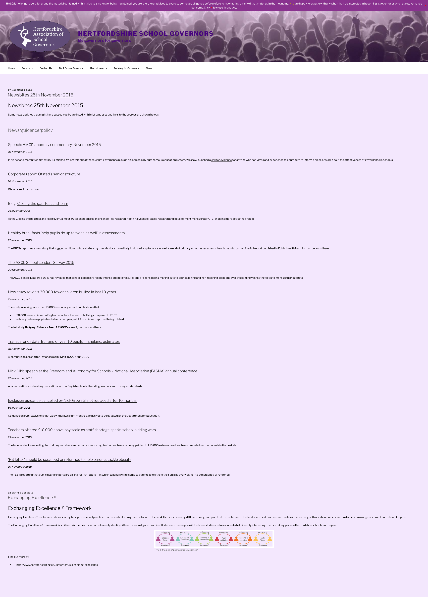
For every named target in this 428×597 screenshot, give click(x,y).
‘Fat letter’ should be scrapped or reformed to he (49, 459)
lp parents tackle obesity (110, 459)
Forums (26, 68)
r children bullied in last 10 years (89, 292)
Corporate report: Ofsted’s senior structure (44, 174)
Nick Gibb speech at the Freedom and (40, 371)
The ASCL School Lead (27, 262)
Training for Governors (126, 68)
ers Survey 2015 (60, 262)
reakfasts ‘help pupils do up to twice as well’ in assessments (74, 233)
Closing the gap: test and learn (42, 203)
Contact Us (46, 68)
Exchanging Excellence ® (32, 497)
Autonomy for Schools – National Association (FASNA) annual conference (134, 371)
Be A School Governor (71, 68)
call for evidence (221, 159)
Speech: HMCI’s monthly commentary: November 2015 (54, 144)
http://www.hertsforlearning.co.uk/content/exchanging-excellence (57, 564)
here (326, 248)
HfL (291, 3)
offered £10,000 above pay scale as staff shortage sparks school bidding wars (90, 430)
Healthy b (16, 233)
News (149, 68)
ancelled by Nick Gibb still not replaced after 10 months (90, 400)
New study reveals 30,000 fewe (35, 292)
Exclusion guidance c (25, 400)
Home (11, 68)
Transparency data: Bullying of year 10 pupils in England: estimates (64, 341)
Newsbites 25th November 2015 (40, 94)
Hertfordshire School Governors (145, 33)
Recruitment (97, 68)
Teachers (16, 430)
